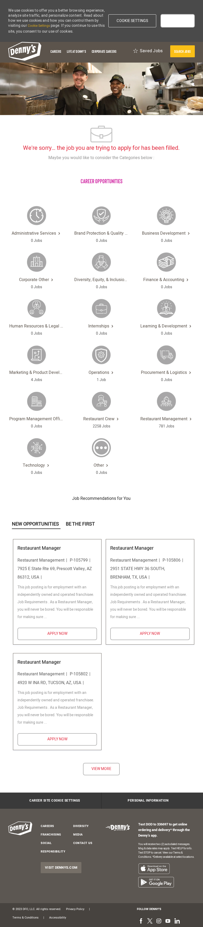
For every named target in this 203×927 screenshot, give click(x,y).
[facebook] (141, 921)
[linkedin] (176, 921)
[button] (132, 20)
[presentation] (182, 51)
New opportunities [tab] (35, 524)
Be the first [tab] (80, 524)
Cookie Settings (39, 25)
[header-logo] (24, 51)
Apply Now (72, 633)
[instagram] (159, 921)
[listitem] (154, 868)
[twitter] (150, 921)
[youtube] (167, 921)
